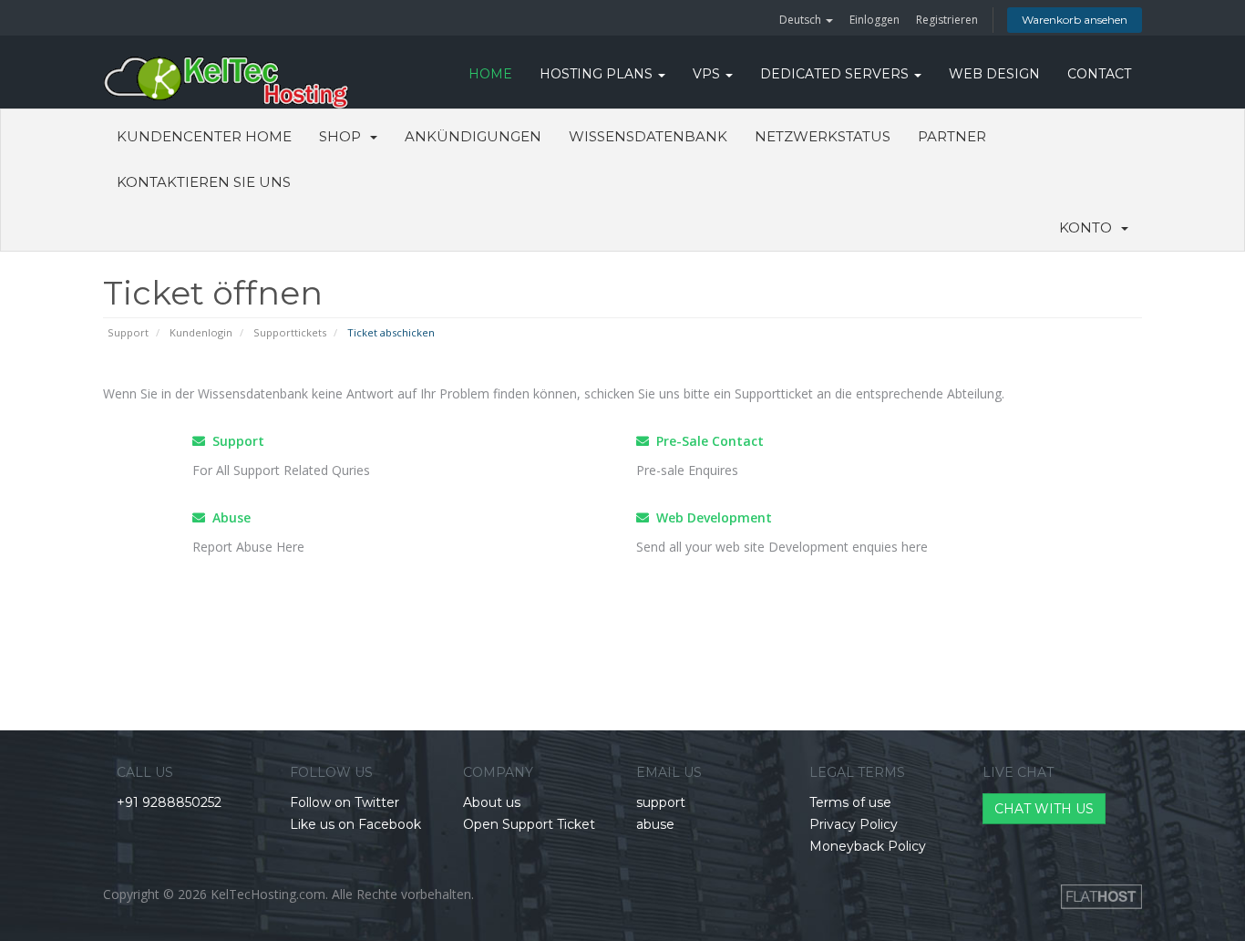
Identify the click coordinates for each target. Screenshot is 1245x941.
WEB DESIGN (994, 74)
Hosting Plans (598, 74)
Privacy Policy (853, 824)
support (660, 802)
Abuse (228, 517)
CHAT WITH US (1044, 809)
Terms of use (850, 802)
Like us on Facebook (355, 824)
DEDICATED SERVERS (836, 74)
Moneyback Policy (867, 846)
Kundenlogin (201, 332)
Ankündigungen (473, 136)
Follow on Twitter (344, 802)
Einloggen (874, 19)
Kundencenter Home (204, 136)
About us (491, 802)
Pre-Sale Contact (706, 441)
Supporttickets (289, 332)
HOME (490, 74)
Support (128, 332)
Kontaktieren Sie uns (204, 182)
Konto (1089, 227)
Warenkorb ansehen (1074, 19)
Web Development (710, 517)
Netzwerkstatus (822, 136)
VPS (708, 74)
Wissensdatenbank (648, 136)
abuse (655, 824)
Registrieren (947, 19)
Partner (952, 136)
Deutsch (801, 19)
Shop (343, 136)
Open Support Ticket (529, 824)
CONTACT (1099, 74)
